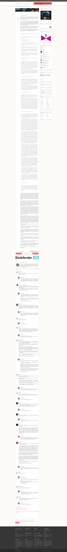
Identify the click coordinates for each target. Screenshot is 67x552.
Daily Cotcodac (42, 114)
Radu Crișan (47, 106)
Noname (43, 49)
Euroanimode (49, 534)
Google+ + (35, 251)
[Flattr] (31, 251)
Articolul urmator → (35, 253)
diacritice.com (30, 546)
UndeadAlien (43, 64)
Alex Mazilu (42, 98)
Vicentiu (20, 318)
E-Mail (36, 251)
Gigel (42, 51)
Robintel (18, 3)
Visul (42, 48)
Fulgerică (47, 103)
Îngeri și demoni (43, 104)
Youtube (45, 1)
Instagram (49, 1)
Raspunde (26, 312)
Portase (42, 106)
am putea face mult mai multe (32, 215)
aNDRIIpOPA (47, 98)
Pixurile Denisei (48, 105)
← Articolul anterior (18, 253)
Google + (44, 1)
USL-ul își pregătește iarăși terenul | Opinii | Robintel (22, 508)
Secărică (30, 541)
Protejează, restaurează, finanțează (46, 58)
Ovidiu (47, 114)
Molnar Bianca (47, 104)
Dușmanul (42, 103)
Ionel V (43, 47)
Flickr (47, 1)
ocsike (19, 402)
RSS (51, 1)
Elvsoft (47, 534)
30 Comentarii (18, 21)
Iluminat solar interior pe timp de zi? (46, 56)
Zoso (25, 18)
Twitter (42, 1)
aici (35, 18)
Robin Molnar (22, 311)
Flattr (37, 251)
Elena (43, 53)
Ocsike (42, 105)
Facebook (40, 1)
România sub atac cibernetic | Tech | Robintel (21, 509)
